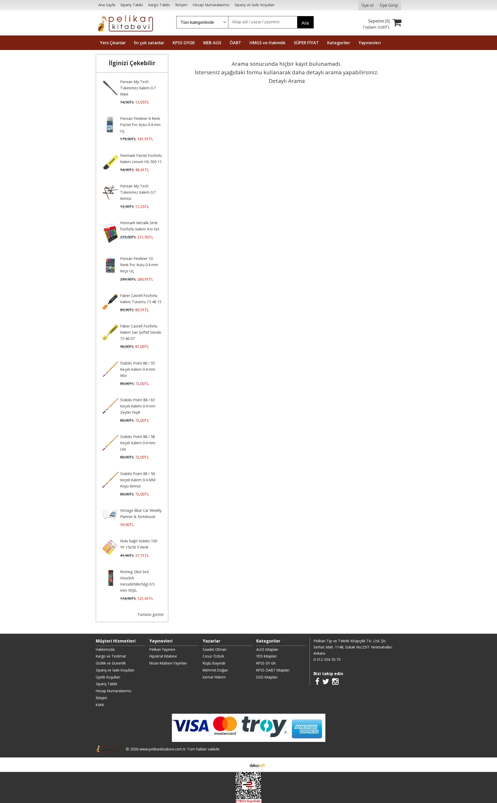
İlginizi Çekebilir (132, 63)
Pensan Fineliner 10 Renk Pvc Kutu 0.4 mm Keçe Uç (139, 264)
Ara (305, 23)
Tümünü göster (150, 614)
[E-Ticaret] (257, 765)
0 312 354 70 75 (326, 659)
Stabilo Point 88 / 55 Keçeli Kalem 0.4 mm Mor (137, 369)
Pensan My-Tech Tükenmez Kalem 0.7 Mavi (138, 88)
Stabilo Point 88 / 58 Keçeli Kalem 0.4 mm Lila (137, 442)
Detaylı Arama (287, 80)
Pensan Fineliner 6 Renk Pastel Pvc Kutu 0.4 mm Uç (140, 124)
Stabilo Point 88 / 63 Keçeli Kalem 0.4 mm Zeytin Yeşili (137, 406)
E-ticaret (240, 765)
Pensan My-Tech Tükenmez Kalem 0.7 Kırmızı (138, 192)
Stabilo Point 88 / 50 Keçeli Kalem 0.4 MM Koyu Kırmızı (137, 479)
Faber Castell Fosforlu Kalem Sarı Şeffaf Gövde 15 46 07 (140, 332)
